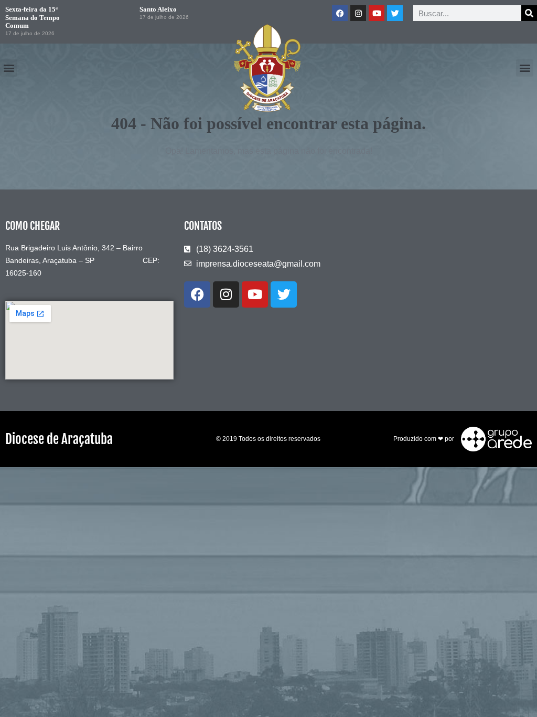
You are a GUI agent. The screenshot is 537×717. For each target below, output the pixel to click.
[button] (8, 68)
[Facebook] (340, 13)
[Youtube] (376, 13)
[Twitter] (395, 13)
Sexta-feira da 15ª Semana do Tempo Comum (32, 17)
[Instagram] (358, 13)
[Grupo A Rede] (494, 438)
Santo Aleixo (158, 9)
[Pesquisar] (529, 13)
